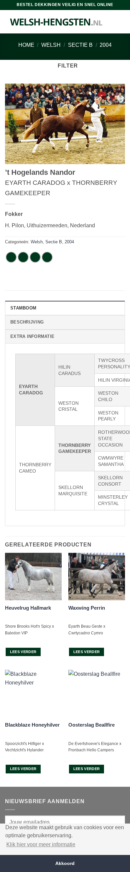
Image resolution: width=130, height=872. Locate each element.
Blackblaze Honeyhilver (32, 725)
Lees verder (23, 652)
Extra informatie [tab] (32, 336)
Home (26, 45)
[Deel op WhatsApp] (11, 257)
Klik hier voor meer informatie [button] (40, 844)
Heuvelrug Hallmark (28, 608)
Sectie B (80, 45)
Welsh (51, 45)
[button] (65, 66)
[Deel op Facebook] (23, 257)
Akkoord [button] (65, 863)
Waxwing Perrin (86, 608)
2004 (106, 45)
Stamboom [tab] (23, 307)
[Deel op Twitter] (35, 257)
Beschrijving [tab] (27, 322)
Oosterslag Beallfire (91, 725)
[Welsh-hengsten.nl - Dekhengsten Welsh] (56, 22)
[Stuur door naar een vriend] (47, 257)
